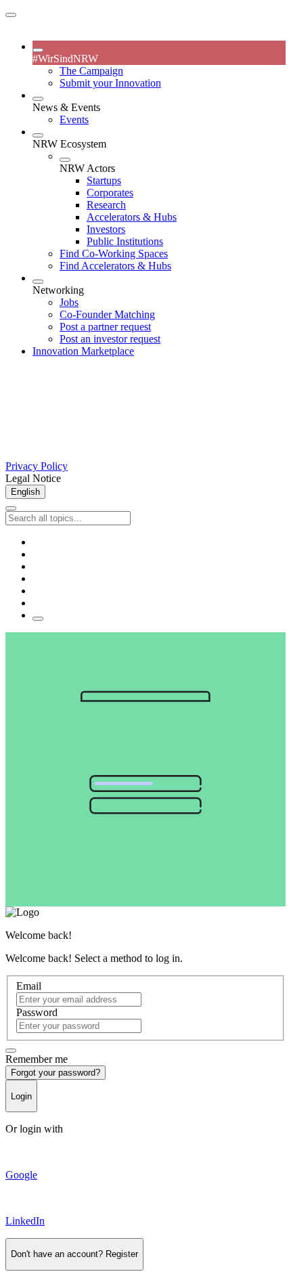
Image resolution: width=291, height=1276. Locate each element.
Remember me (36, 1059)
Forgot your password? (55, 1073)
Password (37, 1012)
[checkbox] (10, 1051)
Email (28, 986)
